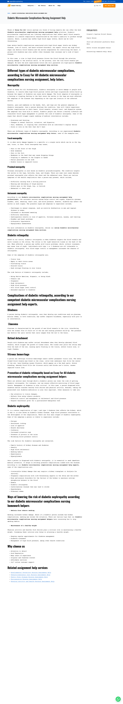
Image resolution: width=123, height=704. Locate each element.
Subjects (31, 5)
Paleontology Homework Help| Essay (99, 51)
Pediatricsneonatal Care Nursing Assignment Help (30, 575)
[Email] (15, 1)
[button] (118, 699)
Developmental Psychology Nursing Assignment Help (31, 572)
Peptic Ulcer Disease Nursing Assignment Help (29, 577)
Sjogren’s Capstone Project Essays (99, 34)
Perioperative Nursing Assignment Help (26, 579)
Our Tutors (42, 5)
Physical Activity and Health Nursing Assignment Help (32, 581)
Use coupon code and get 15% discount (99, 1)
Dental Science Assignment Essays (99, 48)
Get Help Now (109, 5)
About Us (52, 5)
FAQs (59, 5)
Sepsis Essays (91, 38)
